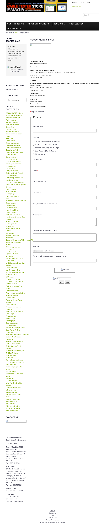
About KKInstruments (38, 24)
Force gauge (10, 194)
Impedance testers (12, 235)
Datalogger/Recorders (13, 164)
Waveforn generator (13, 399)
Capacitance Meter (12, 150)
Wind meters (10, 404)
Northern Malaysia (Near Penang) (47, 148)
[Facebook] (76, 15)
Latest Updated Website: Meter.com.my (52, 522)
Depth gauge (10, 168)
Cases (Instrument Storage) (15, 152)
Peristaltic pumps (12, 291)
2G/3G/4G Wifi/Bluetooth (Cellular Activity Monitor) (14, 114)
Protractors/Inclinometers (14, 311)
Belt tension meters (12, 132)
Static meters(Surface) (13, 337)
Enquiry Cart (52, 517)
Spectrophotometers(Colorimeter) (16, 335)
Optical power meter (13, 279)
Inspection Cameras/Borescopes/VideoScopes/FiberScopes (16, 239)
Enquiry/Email (77, 6)
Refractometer (11, 316)
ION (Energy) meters (13, 247)
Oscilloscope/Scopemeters (15, 281)
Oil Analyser (10, 277)
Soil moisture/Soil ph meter (15, 328)
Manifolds (9, 256)
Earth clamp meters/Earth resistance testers (14, 179)
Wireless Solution (12, 411)
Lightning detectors (12, 254)
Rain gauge (10, 314)
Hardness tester (11, 208)
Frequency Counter (12, 196)
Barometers (10, 127)
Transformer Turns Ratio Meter (14, 375)
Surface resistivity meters (14, 341)
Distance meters (11, 175)
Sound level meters (12, 332)
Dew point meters (12, 171)
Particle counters (12, 284)
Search (74, 2)
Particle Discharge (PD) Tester (14, 287)
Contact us (52, 513)
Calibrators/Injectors (13, 145)
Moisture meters (11, 268)
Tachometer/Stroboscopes (15, 351)
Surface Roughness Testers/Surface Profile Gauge (14, 346)
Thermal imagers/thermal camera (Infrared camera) (15, 361)
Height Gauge (11, 212)
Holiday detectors (12, 221)
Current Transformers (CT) (15, 162)
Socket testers (11, 325)
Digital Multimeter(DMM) (14, 173)
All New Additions (12, 122)
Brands (8, 136)
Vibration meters (11, 390)
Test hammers (11, 355)
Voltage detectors (12, 392)
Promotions (10, 309)
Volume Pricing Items (13, 395)
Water (8, 397)
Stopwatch (9, 339)
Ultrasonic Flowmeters (13, 388)
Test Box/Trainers (12, 353)
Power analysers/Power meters (14, 301)
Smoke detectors (12, 323)
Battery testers (11, 129)
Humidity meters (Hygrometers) (11, 225)
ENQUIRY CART (85, 2)
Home (16, 32)
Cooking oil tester (12, 159)
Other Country (40, 154)
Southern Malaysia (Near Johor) (46, 144)
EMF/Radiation (11, 189)
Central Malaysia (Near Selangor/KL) (48, 141)
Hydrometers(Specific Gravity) (13, 230)
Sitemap (52, 510)
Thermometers (11, 365)
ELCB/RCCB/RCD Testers (15, 182)
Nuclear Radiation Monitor (15, 272)
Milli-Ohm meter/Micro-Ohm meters (15, 264)
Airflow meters (11, 120)
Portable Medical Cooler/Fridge (12, 297)
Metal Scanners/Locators (14, 258)
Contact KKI (59, 24)
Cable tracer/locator (13, 143)
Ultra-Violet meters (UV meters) (14, 384)
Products (19, 24)
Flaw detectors (11, 191)
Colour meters (11, 157)
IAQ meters (10, 233)
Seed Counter (11, 318)
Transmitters (10, 378)
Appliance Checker (12, 125)
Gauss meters (10, 203)
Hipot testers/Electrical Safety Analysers (16, 218)
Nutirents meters (11, 275)
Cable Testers (10, 141)
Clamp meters (11, 155)
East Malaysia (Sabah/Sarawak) (46, 151)
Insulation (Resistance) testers (14, 243)
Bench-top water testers (14, 134)
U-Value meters (11, 381)
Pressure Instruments (13, 307)
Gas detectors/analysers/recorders (16, 200)
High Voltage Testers (13, 215)
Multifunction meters (13, 270)
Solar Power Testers (13, 330)
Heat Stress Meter (12, 210)
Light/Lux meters (11, 251)
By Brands (9, 138)
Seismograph (10, 321)
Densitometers (11, 166)
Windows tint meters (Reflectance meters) (13, 407)
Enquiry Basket (14, 28)
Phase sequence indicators (15, 293)
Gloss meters (10, 205)
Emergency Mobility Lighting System (16, 186)
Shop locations (77, 24)
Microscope (10, 261)
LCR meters (10, 249)
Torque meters (11, 371)
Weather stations (12, 401)
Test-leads (9, 358)
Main (9, 24)
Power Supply (11, 305)
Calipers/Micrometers (13, 148)
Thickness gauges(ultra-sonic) (14, 368)
